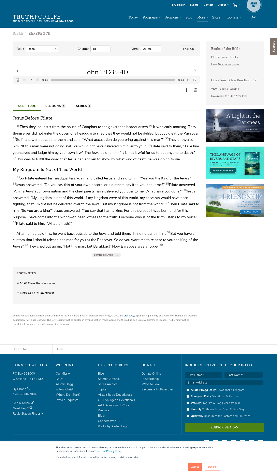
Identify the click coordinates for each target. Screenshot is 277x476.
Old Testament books (224, 57)
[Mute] (188, 80)
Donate (232, 17)
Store (216, 17)
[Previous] (25, 80)
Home (59, 349)
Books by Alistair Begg (113, 426)
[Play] (31, 80)
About (222, 5)
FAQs (59, 379)
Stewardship (150, 379)
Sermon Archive (109, 379)
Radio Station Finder (27, 414)
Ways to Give (151, 384)
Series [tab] (83, 106)
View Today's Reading (225, 89)
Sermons (172, 17)
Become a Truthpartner (157, 389)
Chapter (83, 49)
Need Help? (21, 408)
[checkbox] (224, 402)
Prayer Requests (67, 400)
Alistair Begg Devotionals (115, 395)
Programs (150, 17)
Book (20, 49)
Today (133, 17)
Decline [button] (212, 466)
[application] (106, 80)
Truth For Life (43, 18)
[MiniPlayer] (195, 80)
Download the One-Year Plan (229, 96)
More (201, 17)
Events (194, 5)
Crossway (128, 315)
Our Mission (64, 374)
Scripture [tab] (27, 106)
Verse (135, 49)
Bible (101, 416)
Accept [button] (195, 466)
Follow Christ (64, 389)
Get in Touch (22, 403)
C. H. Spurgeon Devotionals (116, 400)
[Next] (37, 80)
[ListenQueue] (18, 80)
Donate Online (151, 374)
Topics (102, 389)
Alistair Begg (64, 384)
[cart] (237, 5)
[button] (195, 90)
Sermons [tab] (54, 106)
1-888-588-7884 (25, 394)
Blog (189, 17)
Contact (208, 5)
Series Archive (107, 384)
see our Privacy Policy (109, 451)
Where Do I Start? (68, 395)
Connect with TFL (110, 421)
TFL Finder (178, 5)
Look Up (188, 49)
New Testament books (225, 64)
